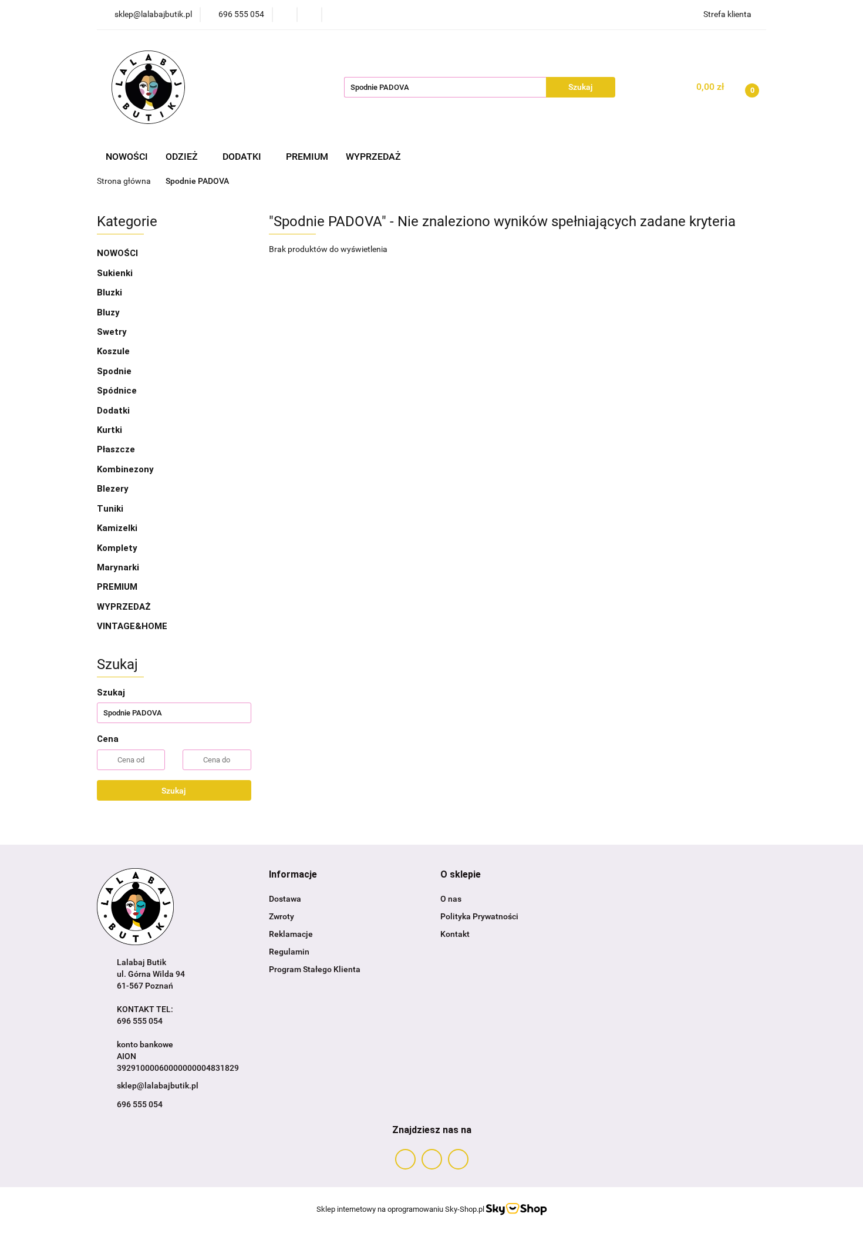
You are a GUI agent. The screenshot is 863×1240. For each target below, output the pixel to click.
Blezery (113, 488)
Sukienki (115, 273)
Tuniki (110, 508)
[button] (293, 874)
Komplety (117, 548)
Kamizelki (117, 528)
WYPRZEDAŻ (373, 156)
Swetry (112, 332)
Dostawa (285, 898)
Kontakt (455, 934)
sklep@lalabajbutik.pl (157, 1085)
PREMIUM (307, 156)
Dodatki (114, 410)
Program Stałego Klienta (314, 969)
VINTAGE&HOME (132, 626)
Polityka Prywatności (479, 916)
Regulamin (289, 951)
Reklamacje (291, 934)
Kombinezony (125, 469)
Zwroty (281, 916)
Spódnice (117, 390)
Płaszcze (116, 449)
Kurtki (109, 430)
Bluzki (109, 292)
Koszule (113, 351)
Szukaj (173, 790)
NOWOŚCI (127, 156)
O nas (450, 898)
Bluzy (108, 312)
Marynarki (118, 567)
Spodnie (114, 371)
